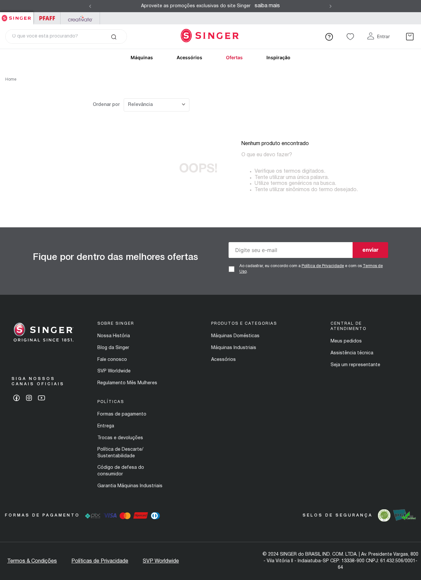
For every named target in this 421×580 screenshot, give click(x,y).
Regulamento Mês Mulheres (127, 383)
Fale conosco (112, 360)
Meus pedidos (346, 341)
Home (10, 79)
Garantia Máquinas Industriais (129, 486)
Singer (16, 15)
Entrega (105, 426)
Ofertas (234, 57)
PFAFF (47, 18)
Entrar (383, 36)
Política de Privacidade (323, 266)
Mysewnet (80, 18)
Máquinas (142, 57)
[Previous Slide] (90, 6)
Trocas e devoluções (120, 438)
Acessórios (189, 57)
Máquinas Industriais (233, 348)
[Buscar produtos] (113, 36)
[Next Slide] (330, 6)
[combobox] (66, 36)
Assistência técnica (352, 353)
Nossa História (113, 336)
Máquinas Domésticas (235, 336)
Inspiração (278, 57)
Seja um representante (355, 365)
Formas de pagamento (121, 414)
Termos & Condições (32, 561)
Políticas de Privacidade (99, 561)
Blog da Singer (113, 348)
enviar (370, 249)
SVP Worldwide (114, 371)
